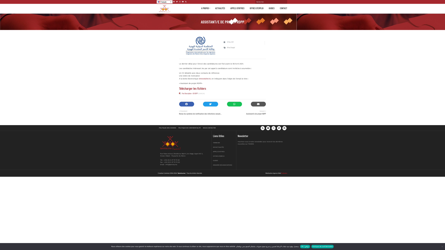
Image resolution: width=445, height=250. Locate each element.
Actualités (220, 8)
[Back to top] (435, 242)
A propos (205, 8)
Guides (272, 8)
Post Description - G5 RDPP (190, 93)
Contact (283, 8)
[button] (186, 104)
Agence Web (277, 173)
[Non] (442, 246)
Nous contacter (209, 128)
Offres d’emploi (256, 8)
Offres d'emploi (231, 47)
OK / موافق (305, 246)
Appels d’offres (237, 8)
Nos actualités (218, 147)
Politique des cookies (167, 128)
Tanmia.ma (216, 142)
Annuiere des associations (222, 165)
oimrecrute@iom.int (205, 79)
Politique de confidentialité (189, 128)
